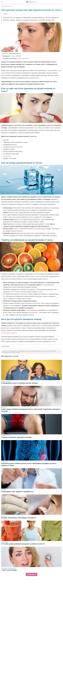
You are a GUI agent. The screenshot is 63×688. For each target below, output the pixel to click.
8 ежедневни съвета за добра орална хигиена (19, 383)
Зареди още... (31, 574)
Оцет (5, 215)
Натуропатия (5, 542)
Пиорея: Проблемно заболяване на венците (18, 518)
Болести (3, 407)
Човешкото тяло (6, 435)
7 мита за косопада (9, 570)
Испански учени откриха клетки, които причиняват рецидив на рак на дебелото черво (28, 464)
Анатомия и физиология (8, 568)
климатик (32, 289)
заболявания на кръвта (9, 333)
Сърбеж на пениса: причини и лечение (16, 437)
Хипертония (7, 156)
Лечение (3, 489)
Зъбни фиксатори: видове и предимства (17, 491)
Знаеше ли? (4, 461)
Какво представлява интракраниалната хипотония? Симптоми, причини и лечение (30, 410)
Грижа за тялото (6, 381)
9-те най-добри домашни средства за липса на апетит (23, 544)
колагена (34, 312)
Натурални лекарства (6, 6)
